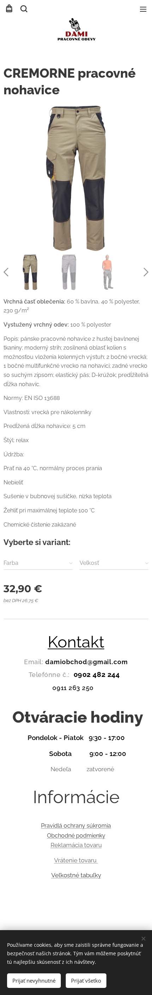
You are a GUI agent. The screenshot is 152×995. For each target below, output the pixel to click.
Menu (143, 9)
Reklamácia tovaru (76, 845)
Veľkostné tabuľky (76, 875)
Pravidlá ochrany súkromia (76, 825)
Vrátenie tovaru (76, 860)
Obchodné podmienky (76, 835)
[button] (23, 9)
